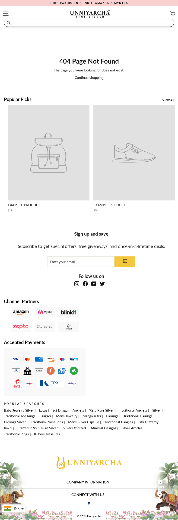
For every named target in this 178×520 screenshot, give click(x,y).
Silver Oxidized (74, 428)
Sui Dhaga (59, 410)
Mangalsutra (92, 416)
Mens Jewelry (66, 416)
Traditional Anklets (133, 410)
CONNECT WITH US (87, 494)
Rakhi (8, 428)
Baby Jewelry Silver (19, 410)
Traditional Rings (16, 434)
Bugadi (46, 416)
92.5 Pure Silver (101, 410)
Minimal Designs (103, 428)
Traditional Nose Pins (47, 422)
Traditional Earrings (138, 416)
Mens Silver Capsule (83, 422)
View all (168, 100)
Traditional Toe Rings (19, 416)
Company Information (88, 482)
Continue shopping (89, 77)
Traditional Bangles (118, 422)
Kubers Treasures (47, 434)
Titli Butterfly (148, 422)
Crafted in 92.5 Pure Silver (37, 428)
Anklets (78, 410)
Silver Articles (132, 428)
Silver (156, 410)
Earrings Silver (15, 422)
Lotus (43, 410)
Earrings (112, 416)
